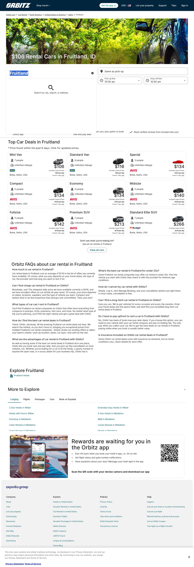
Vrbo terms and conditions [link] (111, 516)
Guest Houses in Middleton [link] (22, 430)
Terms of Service (33, 564)
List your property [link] (13, 511)
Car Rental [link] (22, 15)
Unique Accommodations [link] (63, 541)
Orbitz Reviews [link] (59, 526)
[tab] (14, 399)
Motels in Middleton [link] (107, 430)
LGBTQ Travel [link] (59, 536)
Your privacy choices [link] (109, 526)
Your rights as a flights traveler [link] (159, 526)
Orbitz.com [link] (10, 15)
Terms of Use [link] (105, 511)
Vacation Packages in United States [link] (68, 521)
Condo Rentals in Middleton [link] (111, 425)
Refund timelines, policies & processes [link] (163, 516)
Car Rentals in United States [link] (65, 511)
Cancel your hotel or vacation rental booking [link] (166, 507)
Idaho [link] (70, 15)
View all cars (97, 249)
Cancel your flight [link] (154, 511)
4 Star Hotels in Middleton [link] (111, 413)
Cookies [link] (103, 507)
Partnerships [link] (11, 516)
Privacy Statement (15, 564)
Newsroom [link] (10, 521)
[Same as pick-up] (143, 71)
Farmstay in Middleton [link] (20, 419)
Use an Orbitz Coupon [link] (156, 521)
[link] (31, 376)
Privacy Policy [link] (106, 502)
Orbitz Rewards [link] (12, 536)
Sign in (184, 5)
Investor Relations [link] (13, 526)
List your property (145, 5)
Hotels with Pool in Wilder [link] (21, 413)
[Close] (189, 557)
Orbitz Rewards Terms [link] (109, 521)
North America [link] (36, 15)
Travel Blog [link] (58, 545)
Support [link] (150, 502)
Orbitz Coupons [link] (59, 531)
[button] (97, 109)
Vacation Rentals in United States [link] (67, 507)
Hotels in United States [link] (62, 502)
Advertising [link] (11, 541)
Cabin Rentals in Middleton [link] (22, 425)
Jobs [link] (8, 507)
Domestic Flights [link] (60, 516)
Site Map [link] (10, 531)
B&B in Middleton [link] (106, 419)
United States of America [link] (55, 15)
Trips (173, 5)
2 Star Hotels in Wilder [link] (20, 407)
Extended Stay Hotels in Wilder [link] (113, 407)
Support (163, 5)
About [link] (8, 502)
